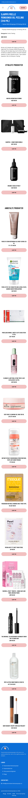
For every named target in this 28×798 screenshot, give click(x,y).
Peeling (13, 33)
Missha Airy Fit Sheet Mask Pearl (14, 547)
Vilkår (13, 793)
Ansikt (9, 33)
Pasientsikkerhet (8, 768)
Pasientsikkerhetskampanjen (11, 765)
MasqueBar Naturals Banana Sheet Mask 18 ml (14, 503)
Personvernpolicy (20, 793)
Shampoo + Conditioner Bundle (14, 142)
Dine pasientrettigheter (10, 771)
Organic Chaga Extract (14, 186)
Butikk (23, 7)
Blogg (5, 774)
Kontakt (9, 793)
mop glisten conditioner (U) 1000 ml (14, 682)
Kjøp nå (14, 41)
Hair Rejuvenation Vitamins (14, 98)
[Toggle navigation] (3, 7)
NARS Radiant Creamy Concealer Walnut (14, 726)
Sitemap (14, 795)
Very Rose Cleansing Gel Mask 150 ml (14, 414)
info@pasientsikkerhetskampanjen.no (9, 2)
